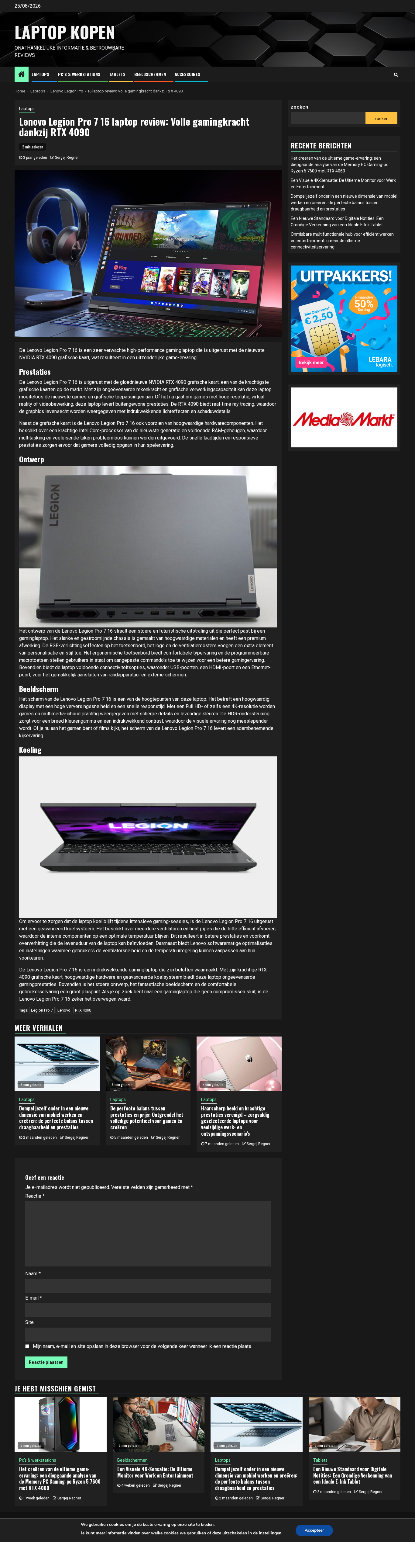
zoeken (299, 107)
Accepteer (314, 1530)
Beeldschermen (150, 74)
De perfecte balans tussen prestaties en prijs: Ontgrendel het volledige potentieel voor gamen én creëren (146, 1118)
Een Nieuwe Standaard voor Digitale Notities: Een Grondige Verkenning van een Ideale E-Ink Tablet (352, 1475)
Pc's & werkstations (37, 1460)
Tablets (117, 74)
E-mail (33, 1298)
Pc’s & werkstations (79, 74)
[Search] (396, 74)
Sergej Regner (67, 157)
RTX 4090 (83, 1010)
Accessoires (187, 74)
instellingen (270, 1533)
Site (29, 1322)
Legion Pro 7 (42, 1010)
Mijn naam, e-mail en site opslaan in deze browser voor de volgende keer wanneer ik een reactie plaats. (142, 1346)
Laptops (40, 74)
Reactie (35, 1196)
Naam (33, 1273)
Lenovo (63, 1010)
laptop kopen (65, 32)
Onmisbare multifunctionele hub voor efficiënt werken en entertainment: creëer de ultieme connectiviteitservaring (342, 240)
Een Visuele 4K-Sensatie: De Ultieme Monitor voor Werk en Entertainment (155, 1472)
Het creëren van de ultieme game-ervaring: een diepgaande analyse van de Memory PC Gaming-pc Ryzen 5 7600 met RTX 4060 (339, 164)
